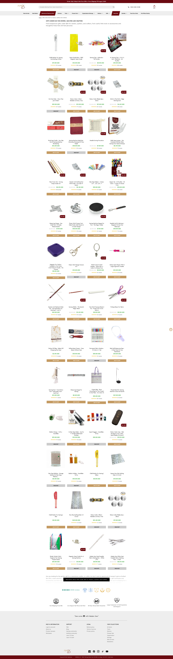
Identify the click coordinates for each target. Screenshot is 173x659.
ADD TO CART (56, 69)
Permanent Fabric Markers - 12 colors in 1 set (96, 349)
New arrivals (110, 639)
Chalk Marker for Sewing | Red (56, 515)
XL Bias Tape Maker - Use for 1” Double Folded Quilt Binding (76, 433)
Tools (66, 13)
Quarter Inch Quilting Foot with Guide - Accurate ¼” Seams (76, 183)
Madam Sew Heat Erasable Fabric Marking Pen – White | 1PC (96, 558)
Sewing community (71, 631)
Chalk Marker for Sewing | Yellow (97, 474)
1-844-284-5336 (135, 7)
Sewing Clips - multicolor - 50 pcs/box (97, 58)
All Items (60, 13)
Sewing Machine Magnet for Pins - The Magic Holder (96, 224)
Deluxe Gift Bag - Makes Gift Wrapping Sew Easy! (55, 349)
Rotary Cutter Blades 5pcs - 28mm (117, 515)
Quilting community (71, 633)
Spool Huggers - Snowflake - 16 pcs (96, 432)
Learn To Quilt (70, 637)
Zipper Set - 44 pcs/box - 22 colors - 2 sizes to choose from (117, 183)
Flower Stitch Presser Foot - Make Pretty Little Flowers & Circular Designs (76, 225)
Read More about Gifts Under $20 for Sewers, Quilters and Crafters (86, 579)
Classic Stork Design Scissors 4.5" (76, 265)
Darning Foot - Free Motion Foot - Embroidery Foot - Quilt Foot (56, 391)
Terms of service (91, 629)
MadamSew (70, 657)
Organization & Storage (87, 13)
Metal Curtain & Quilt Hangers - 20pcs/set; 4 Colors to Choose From (96, 266)
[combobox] (76, 7)
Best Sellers (35, 13)
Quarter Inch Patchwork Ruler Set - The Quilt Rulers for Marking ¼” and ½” (56, 308)
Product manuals (50, 631)
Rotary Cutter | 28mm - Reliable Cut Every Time (96, 515)
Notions (100, 13)
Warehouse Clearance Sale (48, 13)
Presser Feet (75, 13)
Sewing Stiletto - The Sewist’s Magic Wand (76, 307)
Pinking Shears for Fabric (117, 307)
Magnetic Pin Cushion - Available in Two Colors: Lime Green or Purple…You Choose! (56, 267)
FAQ (67, 627)
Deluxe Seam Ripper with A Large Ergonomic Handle (117, 265)
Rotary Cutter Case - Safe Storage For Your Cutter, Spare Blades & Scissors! (117, 433)
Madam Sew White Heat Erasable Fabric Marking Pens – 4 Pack (117, 558)
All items (109, 627)
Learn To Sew (70, 635)
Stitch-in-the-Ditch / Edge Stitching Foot (117, 99)
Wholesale (49, 633)
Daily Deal (115, 13)
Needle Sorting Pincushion (97, 140)
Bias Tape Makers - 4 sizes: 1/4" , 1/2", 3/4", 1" (97, 182)
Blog (67, 629)
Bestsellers (110, 641)
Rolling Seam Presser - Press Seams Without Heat (76, 349)
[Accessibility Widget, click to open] (170, 329)
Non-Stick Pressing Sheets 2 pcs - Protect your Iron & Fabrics (96, 308)
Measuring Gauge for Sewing (76, 390)
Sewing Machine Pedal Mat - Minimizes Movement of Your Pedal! (76, 142)
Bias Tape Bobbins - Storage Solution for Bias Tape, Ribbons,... (56, 475)
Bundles (124, 13)
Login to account (50, 627)
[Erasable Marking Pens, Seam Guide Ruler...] (113, 7)
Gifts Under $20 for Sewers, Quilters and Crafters (54, 17)
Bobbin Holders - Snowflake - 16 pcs (76, 474)
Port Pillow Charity (145, 13)
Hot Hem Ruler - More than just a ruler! (56, 99)
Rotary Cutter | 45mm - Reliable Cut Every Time (76, 99)
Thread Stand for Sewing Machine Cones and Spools (117, 390)
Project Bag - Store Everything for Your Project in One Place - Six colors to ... (96, 392)
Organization (110, 635)
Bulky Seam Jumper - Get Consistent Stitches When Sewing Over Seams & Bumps (117, 142)
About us (48, 629)
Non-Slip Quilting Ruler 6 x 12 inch (76, 515)
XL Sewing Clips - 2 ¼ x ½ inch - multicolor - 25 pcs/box (117, 59)
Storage (109, 637)
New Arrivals (26, 13)
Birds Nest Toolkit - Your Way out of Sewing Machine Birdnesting (55, 142)
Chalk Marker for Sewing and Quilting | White (55, 58)
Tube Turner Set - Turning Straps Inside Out (56, 182)
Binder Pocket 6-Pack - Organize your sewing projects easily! (56, 558)
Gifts (107, 13)
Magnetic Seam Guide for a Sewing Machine (76, 557)
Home (40, 17)
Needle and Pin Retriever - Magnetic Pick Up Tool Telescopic (117, 225)
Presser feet (110, 633)
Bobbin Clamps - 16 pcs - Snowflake (55, 432)
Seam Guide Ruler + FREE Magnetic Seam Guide (76, 58)
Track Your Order (134, 13)
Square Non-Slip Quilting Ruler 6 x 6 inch (117, 474)
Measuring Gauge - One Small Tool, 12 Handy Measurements (56, 225)
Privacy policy (91, 631)
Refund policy (90, 627)
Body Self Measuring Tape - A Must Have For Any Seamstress (117, 350)
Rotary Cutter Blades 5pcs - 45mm (97, 99)
